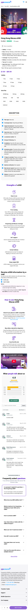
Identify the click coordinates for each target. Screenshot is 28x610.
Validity (3, 75)
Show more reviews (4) (14, 475)
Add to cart (18, 607)
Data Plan (3, 90)
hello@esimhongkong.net (10, 584)
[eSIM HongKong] (6, 2)
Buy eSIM (7, 6)
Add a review (14, 400)
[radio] (4, 78)
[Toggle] (23, 487)
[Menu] (26, 2)
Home (2, 6)
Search (23, 405)
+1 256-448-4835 (10, 582)
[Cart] (23, 2)
